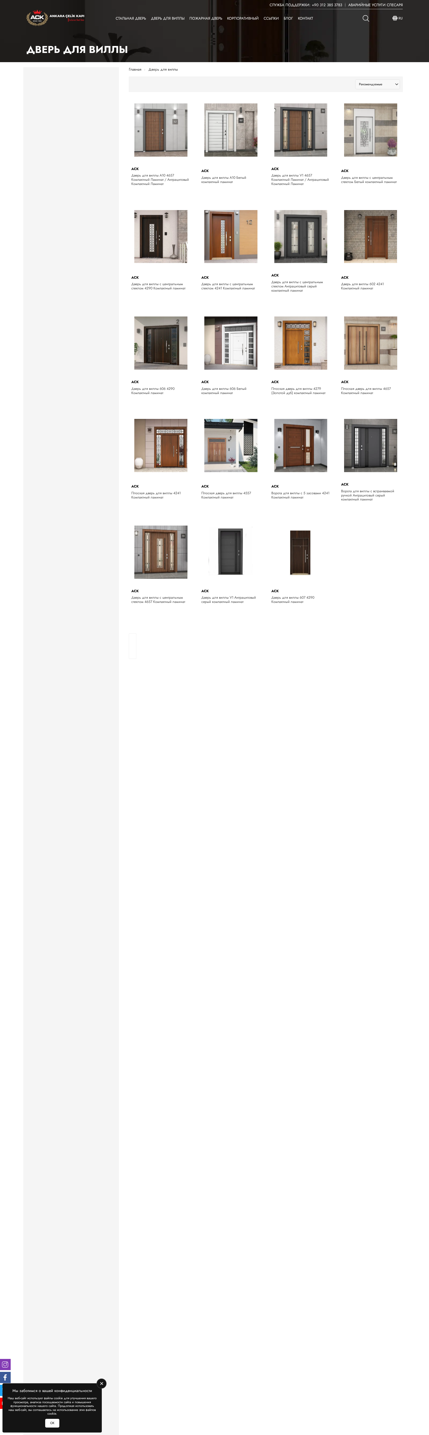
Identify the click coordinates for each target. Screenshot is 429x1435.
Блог (288, 18)
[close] (102, 1384)
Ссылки (271, 18)
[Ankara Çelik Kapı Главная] (55, 18)
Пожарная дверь (205, 18)
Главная (135, 69)
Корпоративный (243, 18)
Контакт (305, 18)
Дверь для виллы (167, 18)
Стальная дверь (131, 18)
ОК (52, 1423)
